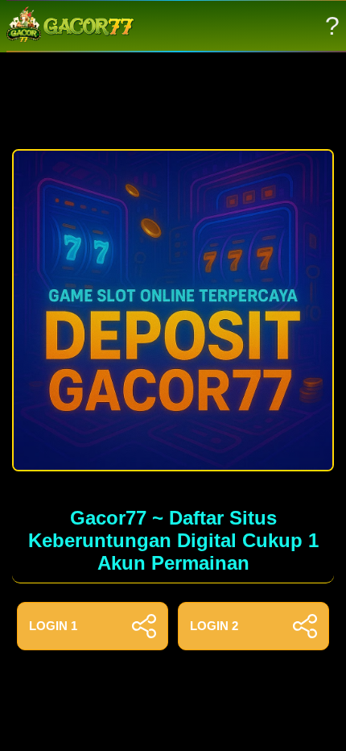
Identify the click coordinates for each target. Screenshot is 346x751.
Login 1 (53, 626)
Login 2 (214, 626)
